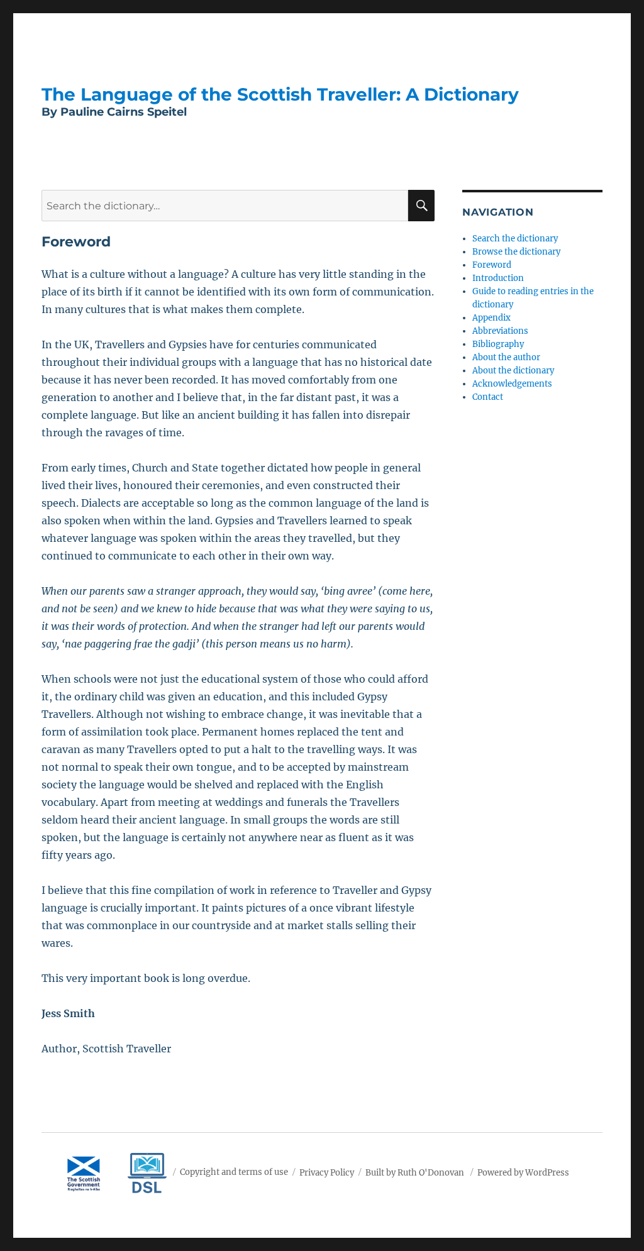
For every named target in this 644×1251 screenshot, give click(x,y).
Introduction (498, 278)
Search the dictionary (515, 238)
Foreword (491, 265)
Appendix (491, 317)
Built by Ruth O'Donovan (414, 1172)
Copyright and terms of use (234, 1172)
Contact (487, 397)
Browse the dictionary (516, 251)
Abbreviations (500, 331)
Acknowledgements (512, 383)
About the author (506, 357)
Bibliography (498, 344)
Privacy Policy (326, 1172)
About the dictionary (513, 370)
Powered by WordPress (523, 1172)
